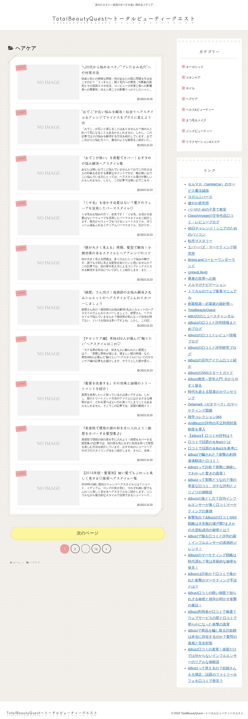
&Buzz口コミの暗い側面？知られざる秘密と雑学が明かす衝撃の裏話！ (212, 599)
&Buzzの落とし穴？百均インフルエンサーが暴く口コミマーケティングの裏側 (212, 505)
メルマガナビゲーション (207, 285)
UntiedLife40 (198, 272)
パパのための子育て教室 (207, 209)
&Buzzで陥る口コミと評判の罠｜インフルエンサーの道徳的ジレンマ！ (212, 542)
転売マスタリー (200, 241)
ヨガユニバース (200, 197)
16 (96, 549)
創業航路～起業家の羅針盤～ (210, 304)
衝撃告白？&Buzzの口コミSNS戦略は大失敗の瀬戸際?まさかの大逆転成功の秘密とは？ (212, 524)
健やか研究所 (198, 203)
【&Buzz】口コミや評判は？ (210, 436)
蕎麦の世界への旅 (202, 279)
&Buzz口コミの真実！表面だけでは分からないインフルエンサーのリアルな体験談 (212, 656)
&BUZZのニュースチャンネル (211, 316)
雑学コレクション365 (205, 417)
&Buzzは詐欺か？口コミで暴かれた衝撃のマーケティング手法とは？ (212, 580)
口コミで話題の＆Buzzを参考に (213, 448)
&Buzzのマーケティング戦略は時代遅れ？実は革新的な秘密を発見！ (212, 561)
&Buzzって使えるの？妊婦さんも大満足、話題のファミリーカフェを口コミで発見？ (212, 674)
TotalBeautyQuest (201, 310)
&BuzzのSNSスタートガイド (210, 373)
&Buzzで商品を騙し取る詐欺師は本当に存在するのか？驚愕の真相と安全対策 (212, 637)
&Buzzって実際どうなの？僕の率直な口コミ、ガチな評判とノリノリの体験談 (212, 486)
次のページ (88, 533)
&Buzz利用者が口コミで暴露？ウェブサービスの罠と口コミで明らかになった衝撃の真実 (212, 618)
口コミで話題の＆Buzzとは (209, 442)
